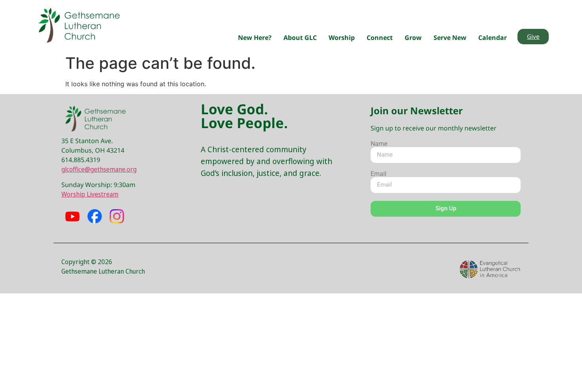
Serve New (450, 37)
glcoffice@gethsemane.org (99, 169)
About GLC (300, 37)
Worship (342, 37)
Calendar (492, 37)
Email (378, 174)
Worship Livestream (89, 194)
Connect (380, 37)
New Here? (255, 37)
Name (379, 144)
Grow (413, 37)
